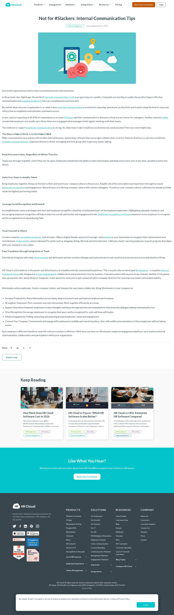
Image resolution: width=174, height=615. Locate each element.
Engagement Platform (99, 559)
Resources (104, 4)
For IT (93, 528)
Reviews (144, 532)
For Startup (95, 524)
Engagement (55, 4)
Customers (145, 520)
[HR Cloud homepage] (24, 506)
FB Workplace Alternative (101, 536)
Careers (144, 540)
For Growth (95, 520)
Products (38, 4)
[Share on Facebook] (23, 348)
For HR (93, 532)
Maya (68, 540)
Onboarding (45, 431)
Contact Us (145, 528)
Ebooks (119, 528)
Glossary (119, 536)
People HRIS (71, 528)
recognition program (30, 237)
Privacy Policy (87, 588)
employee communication (39, 127)
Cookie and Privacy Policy (119, 599)
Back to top (11, 357)
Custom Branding (98, 548)
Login (161, 5)
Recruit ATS (71, 548)
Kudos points (23, 241)
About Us (144, 516)
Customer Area (122, 520)
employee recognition (13, 187)
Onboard (69, 536)
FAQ (117, 540)
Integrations (87, 4)
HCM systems (41, 257)
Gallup (165, 117)
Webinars (119, 532)
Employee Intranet (98, 540)
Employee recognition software (114, 214)
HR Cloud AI (71, 544)
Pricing (118, 4)
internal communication (70, 107)
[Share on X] (11, 348)
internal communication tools (59, 97)
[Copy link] (30, 348)
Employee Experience (122, 435)
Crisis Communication (99, 544)
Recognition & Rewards (75, 552)
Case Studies (121, 516)
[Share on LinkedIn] (17, 348)
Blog (117, 524)
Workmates (142, 270)
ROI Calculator (122, 544)
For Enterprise (96, 516)
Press (143, 536)
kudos (108, 237)
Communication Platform (101, 552)
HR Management (30, 431)
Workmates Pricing (73, 524)
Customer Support (148, 524)
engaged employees (31, 101)
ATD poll (68, 117)
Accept (145, 605)
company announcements (15, 141)
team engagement (46, 274)
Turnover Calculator (124, 548)
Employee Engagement (75, 26)
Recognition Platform (99, 556)
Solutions (69, 4)
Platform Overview (73, 516)
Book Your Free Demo (143, 5)
